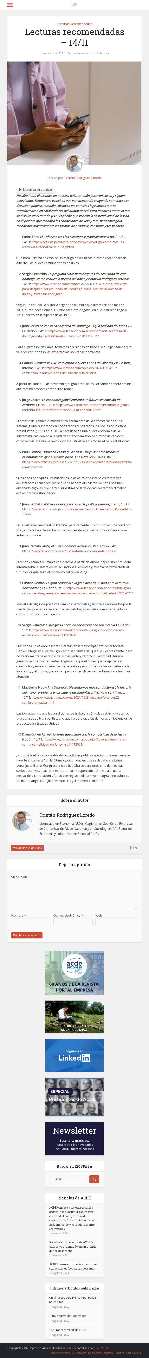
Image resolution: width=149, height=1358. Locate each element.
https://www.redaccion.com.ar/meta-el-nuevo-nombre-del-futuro (69, 551)
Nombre (18, 915)
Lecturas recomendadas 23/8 (67, 1330)
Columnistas (79, 1353)
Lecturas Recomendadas (74, 24)
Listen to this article (37, 189)
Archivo (120, 1353)
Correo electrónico (68, 915)
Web (98, 915)
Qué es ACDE (134, 1353)
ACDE (69, 1348)
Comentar (74, 53)
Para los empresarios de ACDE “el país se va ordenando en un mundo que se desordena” (72, 1246)
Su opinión (19, 877)
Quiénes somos (60, 1353)
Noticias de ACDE (74, 1197)
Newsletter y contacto (101, 1353)
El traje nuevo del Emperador (67, 1316)
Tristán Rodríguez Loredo (83, 178)
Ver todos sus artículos (27, 848)
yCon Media (101, 1348)
